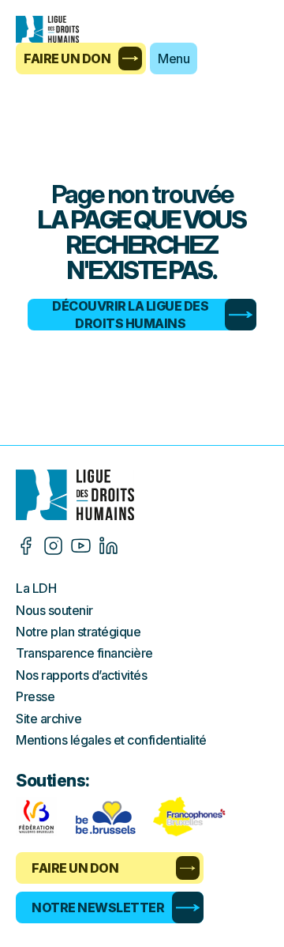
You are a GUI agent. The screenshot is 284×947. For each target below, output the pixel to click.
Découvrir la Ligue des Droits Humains (130, 314)
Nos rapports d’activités (81, 675)
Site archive (48, 718)
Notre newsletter (98, 907)
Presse (35, 696)
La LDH (36, 588)
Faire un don (67, 58)
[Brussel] (105, 816)
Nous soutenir (54, 610)
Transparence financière (84, 653)
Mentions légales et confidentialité (111, 740)
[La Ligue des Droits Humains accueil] (142, 495)
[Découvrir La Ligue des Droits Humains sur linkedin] (108, 546)
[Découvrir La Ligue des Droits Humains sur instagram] (53, 546)
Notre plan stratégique (78, 632)
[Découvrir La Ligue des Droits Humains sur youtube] (81, 546)
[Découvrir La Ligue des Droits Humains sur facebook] (26, 546)
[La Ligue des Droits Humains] (55, 29)
